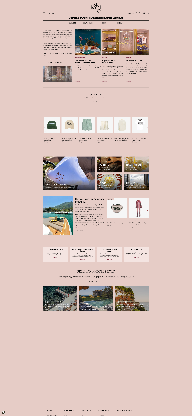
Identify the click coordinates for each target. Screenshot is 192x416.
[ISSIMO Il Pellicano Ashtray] (117, 208)
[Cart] (148, 13)
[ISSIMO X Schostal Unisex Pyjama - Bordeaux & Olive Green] (139, 208)
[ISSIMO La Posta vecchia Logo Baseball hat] (52, 125)
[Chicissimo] (109, 164)
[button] (72, 23)
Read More (78, 81)
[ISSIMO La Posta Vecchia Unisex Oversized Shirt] (105, 125)
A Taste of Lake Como (55, 249)
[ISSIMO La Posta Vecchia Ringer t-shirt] (122, 125)
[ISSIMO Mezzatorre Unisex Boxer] (70, 125)
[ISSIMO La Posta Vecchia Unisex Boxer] (87, 125)
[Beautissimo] (136, 182)
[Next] (147, 127)
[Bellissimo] (136, 164)
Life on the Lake (136, 249)
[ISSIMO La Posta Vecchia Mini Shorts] (140, 125)
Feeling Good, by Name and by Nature (82, 250)
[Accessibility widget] (3, 412)
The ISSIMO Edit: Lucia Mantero (109, 250)
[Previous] (44, 127)
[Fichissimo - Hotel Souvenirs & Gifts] (69, 173)
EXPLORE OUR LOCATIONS (96, 281)
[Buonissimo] (109, 182)
